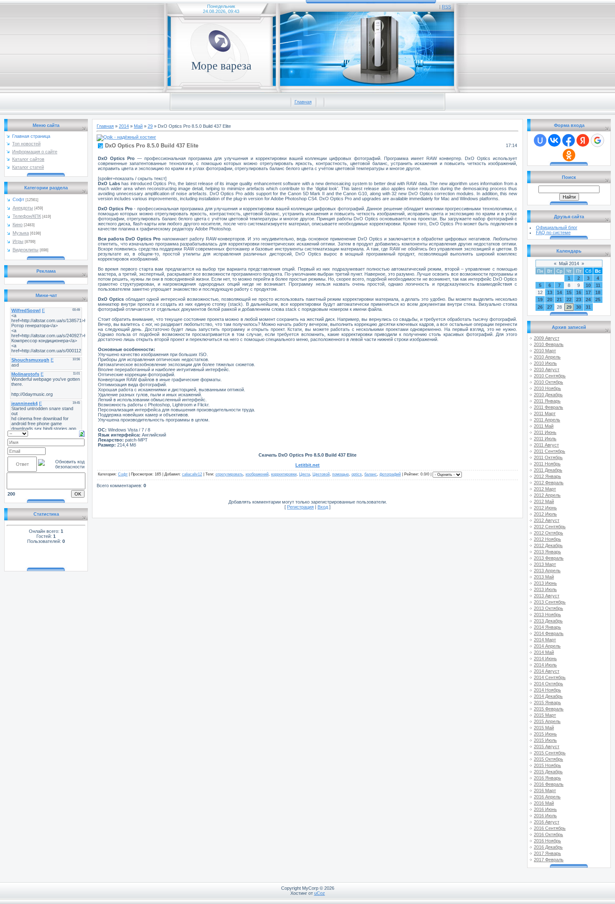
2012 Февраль (549, 482)
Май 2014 (569, 263)
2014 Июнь (545, 658)
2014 (124, 126)
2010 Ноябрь (547, 388)
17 (588, 292)
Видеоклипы (25, 249)
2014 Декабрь (548, 696)
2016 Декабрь (548, 847)
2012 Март (545, 488)
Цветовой (321, 474)
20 (549, 299)
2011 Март (545, 413)
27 (549, 307)
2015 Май (544, 727)
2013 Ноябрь (547, 614)
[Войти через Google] (597, 140)
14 (559, 292)
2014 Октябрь (548, 683)
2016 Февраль (549, 784)
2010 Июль (545, 363)
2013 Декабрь (548, 620)
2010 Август (546, 369)
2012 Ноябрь (547, 539)
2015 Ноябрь (547, 765)
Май (138, 126)
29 (150, 126)
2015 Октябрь (548, 759)
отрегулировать (229, 474)
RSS (446, 6)
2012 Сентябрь (550, 526)
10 (588, 285)
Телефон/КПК (27, 216)
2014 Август (546, 671)
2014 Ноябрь (547, 689)
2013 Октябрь (548, 608)
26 (540, 307)
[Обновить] (82, 433)
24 (588, 299)
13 (549, 292)
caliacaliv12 (192, 474)
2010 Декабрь (548, 394)
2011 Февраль (548, 407)
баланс (370, 474)
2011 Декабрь (548, 470)
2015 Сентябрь (550, 752)
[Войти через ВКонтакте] (554, 140)
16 (578, 292)
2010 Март (545, 350)
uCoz (319, 893)
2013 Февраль (549, 557)
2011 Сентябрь (549, 451)
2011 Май (544, 426)
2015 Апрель (547, 721)
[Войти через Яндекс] (583, 140)
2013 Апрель (547, 570)
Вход (323, 506)
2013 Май (544, 576)
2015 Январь (547, 702)
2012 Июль (545, 514)
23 (578, 299)
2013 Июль (545, 589)
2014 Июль (545, 664)
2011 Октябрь (548, 457)
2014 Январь (547, 627)
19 (540, 299)
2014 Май (544, 652)
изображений (257, 474)
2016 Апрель (547, 796)
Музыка (21, 232)
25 (597, 299)
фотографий (390, 474)
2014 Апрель (547, 645)
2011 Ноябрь (547, 463)
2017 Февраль (549, 859)
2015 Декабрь (548, 771)
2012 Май (544, 501)
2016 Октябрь (548, 834)
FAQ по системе (553, 232)
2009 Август (546, 338)
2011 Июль (545, 438)
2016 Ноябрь (547, 840)
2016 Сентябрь (550, 828)
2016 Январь (547, 777)
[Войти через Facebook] (568, 140)
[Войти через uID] (540, 140)
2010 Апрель (547, 356)
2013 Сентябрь (550, 601)
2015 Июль (545, 740)
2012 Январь (547, 476)
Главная (303, 101)
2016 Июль (545, 815)
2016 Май (544, 803)
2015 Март (545, 715)
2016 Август (546, 821)
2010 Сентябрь (550, 375)
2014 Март (545, 639)
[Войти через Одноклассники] (569, 155)
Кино (18, 224)
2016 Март (545, 790)
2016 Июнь (545, 809)
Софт (18, 199)
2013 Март (545, 564)
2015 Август (546, 746)
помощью (340, 474)
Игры (18, 241)
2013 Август (546, 595)
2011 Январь (547, 400)
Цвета (304, 474)
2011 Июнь (545, 432)
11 (598, 285)
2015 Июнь (545, 733)
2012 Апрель (547, 495)
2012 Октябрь (548, 532)
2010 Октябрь (548, 382)
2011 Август (546, 444)
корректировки (284, 474)
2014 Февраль (549, 633)
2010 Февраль (549, 344)
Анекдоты (23, 207)
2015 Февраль (549, 708)
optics (356, 474)
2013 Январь (547, 551)
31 (588, 307)
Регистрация (300, 506)
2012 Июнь (545, 507)
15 (568, 292)
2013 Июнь (545, 583)
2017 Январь (547, 853)
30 (578, 307)
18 (597, 292)
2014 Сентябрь (550, 677)
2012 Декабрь (548, 545)
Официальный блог (556, 227)
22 (568, 299)
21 (559, 299)
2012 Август (546, 520)
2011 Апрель (547, 419)
